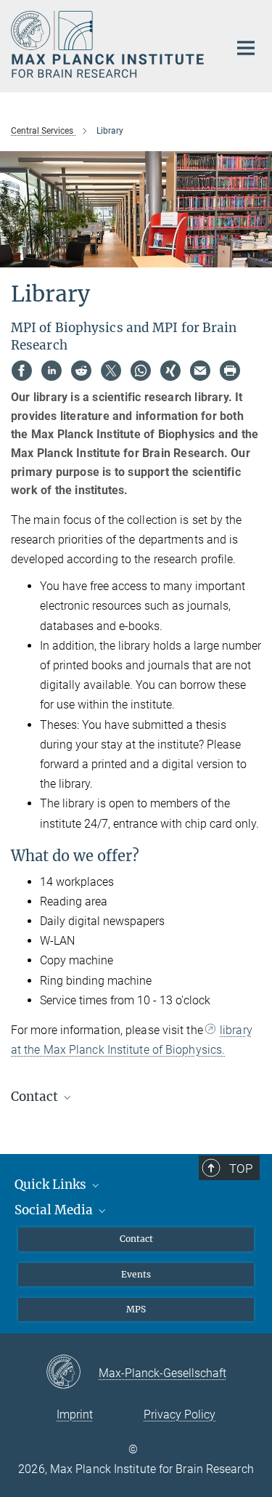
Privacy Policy (179, 1414)
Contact (136, 1238)
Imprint (75, 1414)
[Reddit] (81, 371)
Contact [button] (36, 1096)
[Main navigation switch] (245, 47)
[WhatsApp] (141, 371)
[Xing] (170, 371)
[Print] (230, 371)
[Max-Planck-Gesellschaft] (72, 1372)
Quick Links (52, 1184)
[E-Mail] (200, 371)
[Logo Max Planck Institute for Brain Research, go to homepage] (109, 44)
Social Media (55, 1210)
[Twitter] (111, 371)
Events (136, 1274)
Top (240, 1168)
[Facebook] (22, 371)
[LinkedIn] (51, 371)
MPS (136, 1309)
